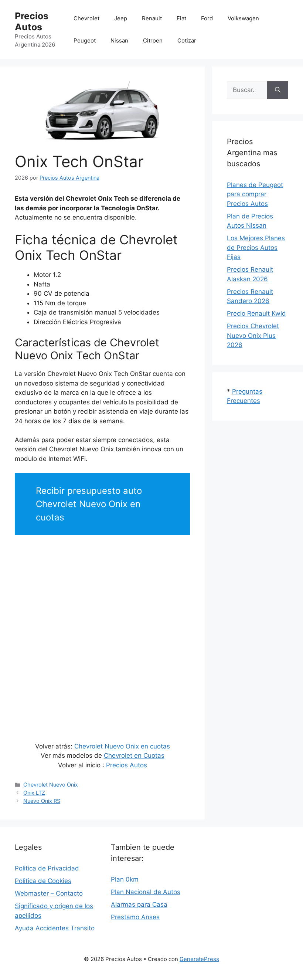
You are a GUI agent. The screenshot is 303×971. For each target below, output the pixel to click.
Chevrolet (86, 18)
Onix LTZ (34, 793)
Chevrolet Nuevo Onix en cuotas (122, 746)
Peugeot (85, 40)
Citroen (153, 40)
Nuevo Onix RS (41, 801)
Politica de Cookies (43, 881)
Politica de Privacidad (47, 868)
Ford (207, 18)
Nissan (119, 40)
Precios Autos (31, 21)
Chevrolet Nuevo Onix (50, 784)
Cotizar (186, 40)
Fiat (181, 18)
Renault (152, 18)
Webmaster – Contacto (49, 893)
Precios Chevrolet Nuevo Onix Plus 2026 (253, 335)
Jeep (120, 18)
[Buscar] (277, 90)
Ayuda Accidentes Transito (55, 928)
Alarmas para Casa (139, 904)
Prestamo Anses (135, 917)
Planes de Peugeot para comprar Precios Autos (255, 194)
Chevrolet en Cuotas (134, 755)
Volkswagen (243, 18)
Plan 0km (125, 879)
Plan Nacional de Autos (145, 892)
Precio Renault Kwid (256, 313)
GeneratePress (199, 958)
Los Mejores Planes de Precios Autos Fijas (256, 247)
